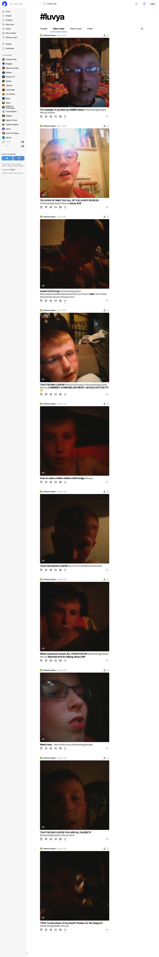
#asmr (51, 112)
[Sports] (13, 103)
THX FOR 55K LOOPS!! (52, 384)
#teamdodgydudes (95, 109)
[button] (142, 28)
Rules (16, 166)
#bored (58, 744)
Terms (4, 166)
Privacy (10, 166)
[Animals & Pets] (13, 59)
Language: (8, 169)
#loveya (67, 744)
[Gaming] (13, 81)
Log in (152, 4)
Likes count (58, 28)
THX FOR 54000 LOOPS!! (54, 566)
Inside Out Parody (50, 291)
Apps (13, 164)
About (4, 164)
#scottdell (100, 294)
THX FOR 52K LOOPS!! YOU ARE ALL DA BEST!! (65, 832)
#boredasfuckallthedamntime (56, 294)
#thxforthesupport (75, 384)
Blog (9, 164)
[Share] (104, 35)
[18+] (22, 146)
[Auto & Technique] (13, 133)
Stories (8, 29)
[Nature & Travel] (13, 120)
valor (91, 294)
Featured (9, 20)
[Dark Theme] (136, 4)
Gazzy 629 (75, 203)
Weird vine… (47, 744)
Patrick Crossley (49, 35)
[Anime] (13, 142)
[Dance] (13, 129)
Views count (75, 28)
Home (8, 11)
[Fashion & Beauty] (13, 124)
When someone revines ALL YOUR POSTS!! (64, 653)
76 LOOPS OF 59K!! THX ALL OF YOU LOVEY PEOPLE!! (69, 200)
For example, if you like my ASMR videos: (62, 109)
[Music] (13, 98)
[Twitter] (7, 158)
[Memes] (13, 137)
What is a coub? (11, 37)
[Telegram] (18, 158)
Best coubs (10, 24)
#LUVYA (73, 566)
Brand (19, 164)
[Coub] (4, 3)
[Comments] (51, 116)
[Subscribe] (22, 142)
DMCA (21, 166)
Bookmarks (10, 48)
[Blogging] (13, 64)
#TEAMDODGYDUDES (90, 566)
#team (84, 294)
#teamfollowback (49, 296)
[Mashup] (13, 72)
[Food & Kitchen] (13, 111)
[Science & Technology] (13, 107)
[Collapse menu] (27, 953)
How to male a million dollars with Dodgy (62, 478)
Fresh (90, 28)
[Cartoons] (13, 85)
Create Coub (51, 4)
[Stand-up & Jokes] (13, 68)
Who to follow (11, 33)
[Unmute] (43, 195)
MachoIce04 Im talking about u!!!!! (66, 656)
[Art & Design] (13, 90)
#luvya (44, 112)
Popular (8, 16)
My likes (8, 44)
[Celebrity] (13, 116)
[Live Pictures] (13, 94)
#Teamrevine (67, 296)
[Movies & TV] (13, 77)
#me (71, 835)
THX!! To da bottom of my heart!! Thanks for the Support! (71, 923)
